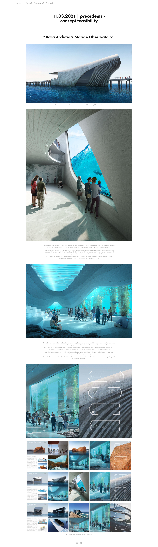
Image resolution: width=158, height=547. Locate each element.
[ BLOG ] (49, 3)
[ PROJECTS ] (17, 3)
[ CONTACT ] (39, 3)
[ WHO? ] (28, 3)
